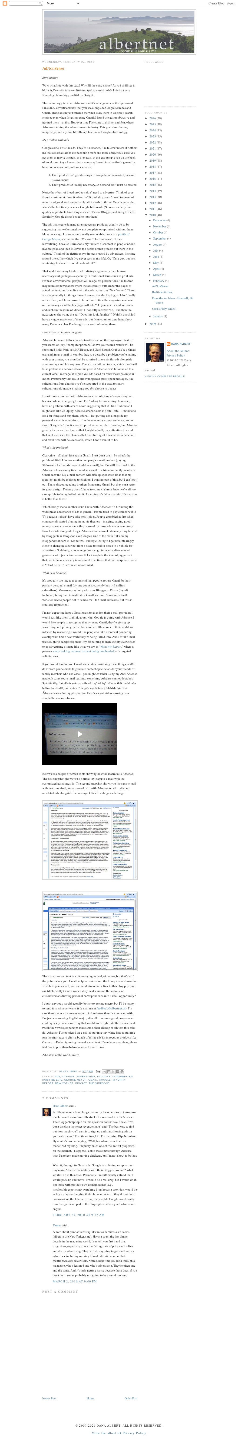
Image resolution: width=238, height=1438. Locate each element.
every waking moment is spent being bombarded (83, 651)
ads (57, 1076)
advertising (85, 1076)
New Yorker (64, 1083)
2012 (153, 203)
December (159, 220)
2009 (153, 324)
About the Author (178, 351)
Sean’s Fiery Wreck (163, 308)
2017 (153, 172)
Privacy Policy (176, 355)
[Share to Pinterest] (122, 1071)
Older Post (131, 1398)
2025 (153, 124)
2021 (153, 148)
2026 (153, 118)
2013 (153, 197)
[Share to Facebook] (117, 1071)
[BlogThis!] (108, 1071)
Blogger (104, 1076)
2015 (153, 185)
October (158, 232)
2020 (153, 154)
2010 (153, 215)
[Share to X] (113, 1071)
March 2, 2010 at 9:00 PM (75, 1281)
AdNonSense (160, 286)
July (156, 250)
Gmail (92, 1079)
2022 (153, 142)
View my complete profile (165, 376)
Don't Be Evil (52, 1079)
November (160, 226)
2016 (153, 178)
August (158, 244)
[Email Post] (98, 1071)
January (158, 316)
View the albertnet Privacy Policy (119, 1433)
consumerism (122, 1076)
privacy (81, 1083)
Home (90, 1398)
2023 (153, 136)
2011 (153, 209)
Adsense (68, 1076)
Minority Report (111, 646)
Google (105, 1079)
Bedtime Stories (162, 292)
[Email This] (104, 1071)
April (156, 268)
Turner (57, 1225)
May (156, 262)
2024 (153, 130)
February (159, 281)
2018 (153, 166)
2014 (153, 191)
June (156, 256)
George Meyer (75, 1079)
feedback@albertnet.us (111, 1008)
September (160, 238)
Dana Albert (60, 1106)
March (157, 275)
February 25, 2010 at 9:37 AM (79, 1215)
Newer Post (49, 1398)
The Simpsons (99, 1083)
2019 (153, 160)
